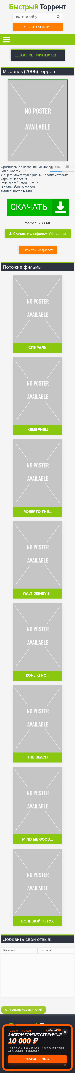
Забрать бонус (38, 1059)
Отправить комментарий (23, 1009)
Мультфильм (32, 175)
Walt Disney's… (37, 593)
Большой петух (37, 921)
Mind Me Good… (37, 839)
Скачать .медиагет (38, 250)
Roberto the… (37, 511)
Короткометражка (55, 175)
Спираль (37, 348)
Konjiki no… (37, 675)
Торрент (37, 7)
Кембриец (37, 429)
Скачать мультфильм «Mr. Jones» (40, 233)
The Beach (37, 757)
